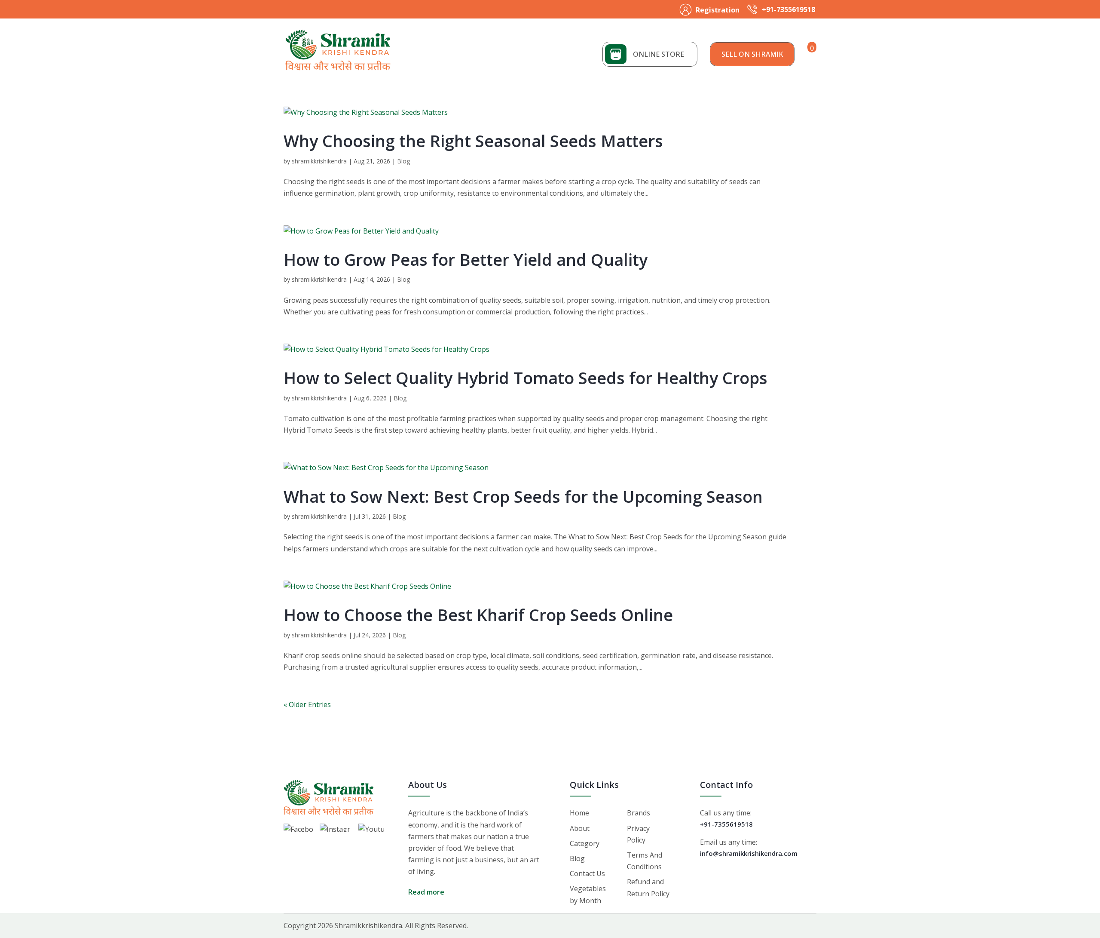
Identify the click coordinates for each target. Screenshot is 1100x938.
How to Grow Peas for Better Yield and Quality (466, 259)
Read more (426, 892)
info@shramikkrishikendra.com (749, 853)
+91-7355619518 (788, 9)
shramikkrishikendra (319, 161)
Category (584, 843)
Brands (638, 813)
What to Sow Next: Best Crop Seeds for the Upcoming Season (523, 496)
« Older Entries (307, 704)
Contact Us (587, 873)
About (580, 828)
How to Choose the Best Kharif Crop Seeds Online (478, 614)
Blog (403, 161)
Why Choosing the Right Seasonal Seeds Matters (473, 140)
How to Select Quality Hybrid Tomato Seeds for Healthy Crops (525, 377)
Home (579, 813)
